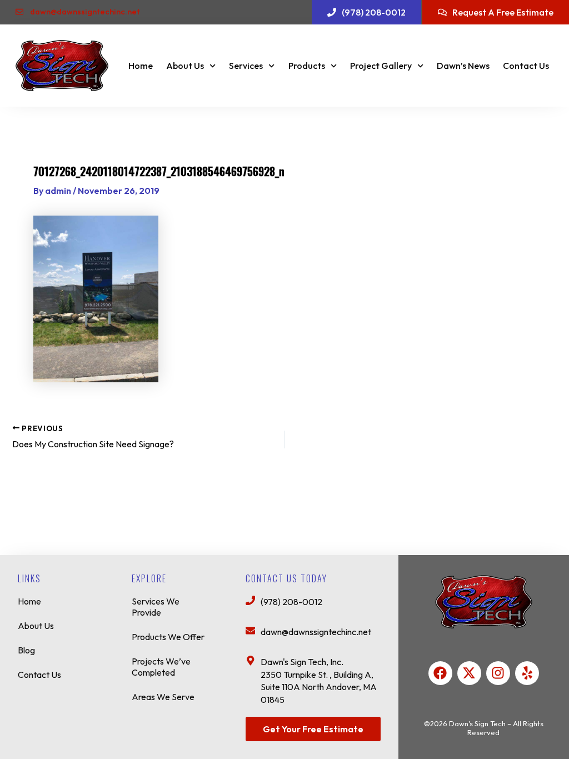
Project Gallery (381, 65)
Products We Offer (168, 636)
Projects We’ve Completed (161, 667)
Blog (26, 650)
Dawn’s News (463, 65)
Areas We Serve (163, 696)
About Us (185, 65)
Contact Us (526, 65)
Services (246, 65)
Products (306, 65)
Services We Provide (155, 607)
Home (140, 65)
